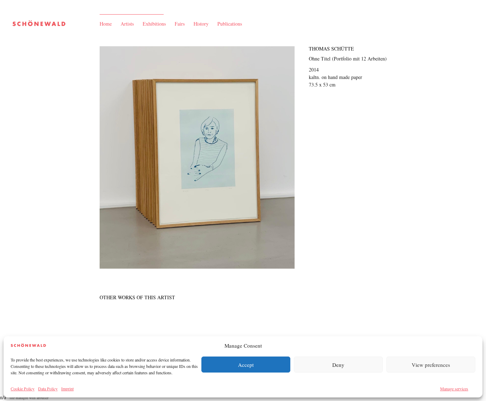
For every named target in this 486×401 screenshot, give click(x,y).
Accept (246, 364)
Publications (229, 23)
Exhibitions (154, 23)
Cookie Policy (23, 388)
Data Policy (48, 388)
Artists (127, 23)
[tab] (137, 297)
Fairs (180, 23)
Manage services (454, 388)
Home (106, 23)
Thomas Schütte (331, 48)
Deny (338, 364)
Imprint (67, 388)
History (201, 23)
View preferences (431, 364)
